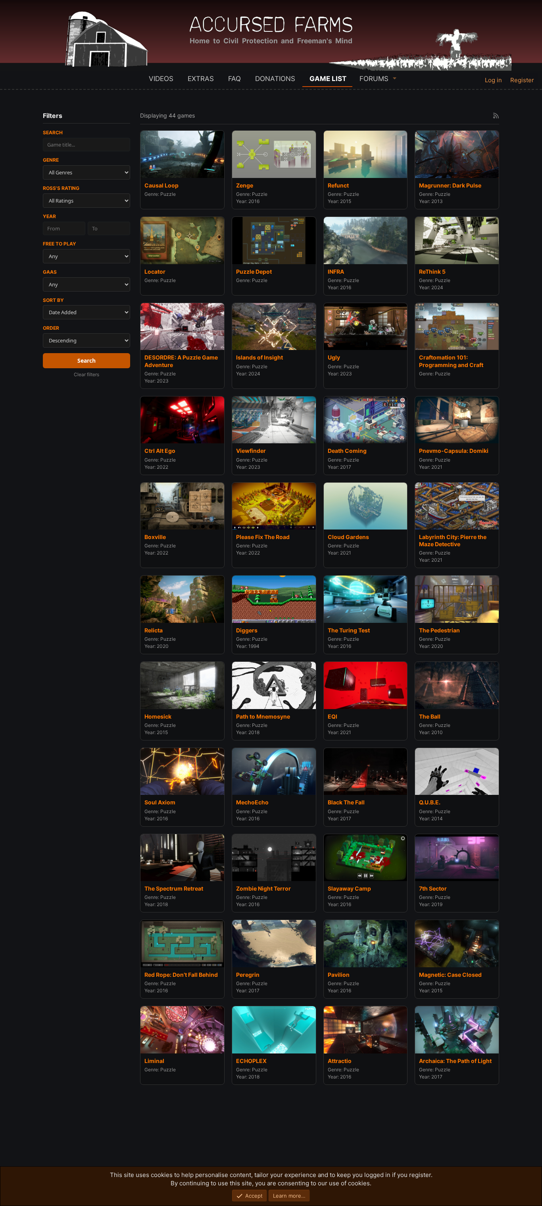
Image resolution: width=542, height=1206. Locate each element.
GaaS (50, 272)
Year (49, 216)
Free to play (59, 244)
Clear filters (86, 374)
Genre (51, 160)
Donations (275, 79)
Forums (373, 79)
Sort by (53, 300)
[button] (394, 78)
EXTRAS (201, 79)
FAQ (234, 79)
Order (51, 328)
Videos (161, 79)
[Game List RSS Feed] (496, 115)
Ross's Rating (61, 188)
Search (53, 132)
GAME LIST (327, 79)
